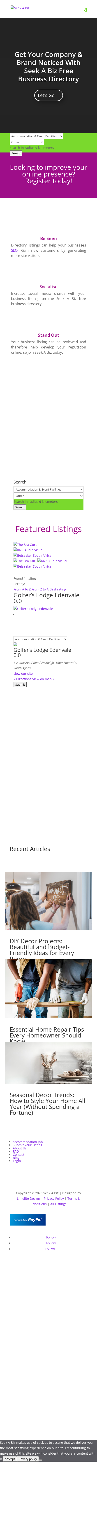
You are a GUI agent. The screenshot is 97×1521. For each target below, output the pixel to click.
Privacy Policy (54, 1198)
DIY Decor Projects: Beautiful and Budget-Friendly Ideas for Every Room (42, 950)
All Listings (58, 1204)
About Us (20, 1148)
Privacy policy (28, 1459)
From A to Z (23, 589)
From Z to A (41, 589)
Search (16, 153)
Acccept (10, 1459)
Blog (16, 1158)
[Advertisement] (48, 411)
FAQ (16, 1151)
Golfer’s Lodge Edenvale (46, 595)
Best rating (58, 589)
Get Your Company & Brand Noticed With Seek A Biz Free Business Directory (48, 66)
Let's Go (46, 95)
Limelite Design (28, 1198)
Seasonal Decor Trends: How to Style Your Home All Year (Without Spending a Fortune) (47, 1104)
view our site (23, 673)
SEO (14, 250)
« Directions (22, 679)
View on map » (43, 679)
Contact (18, 1154)
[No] (40, 1460)
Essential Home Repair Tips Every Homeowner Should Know (47, 1035)
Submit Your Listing (27, 1145)
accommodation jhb (28, 1142)
